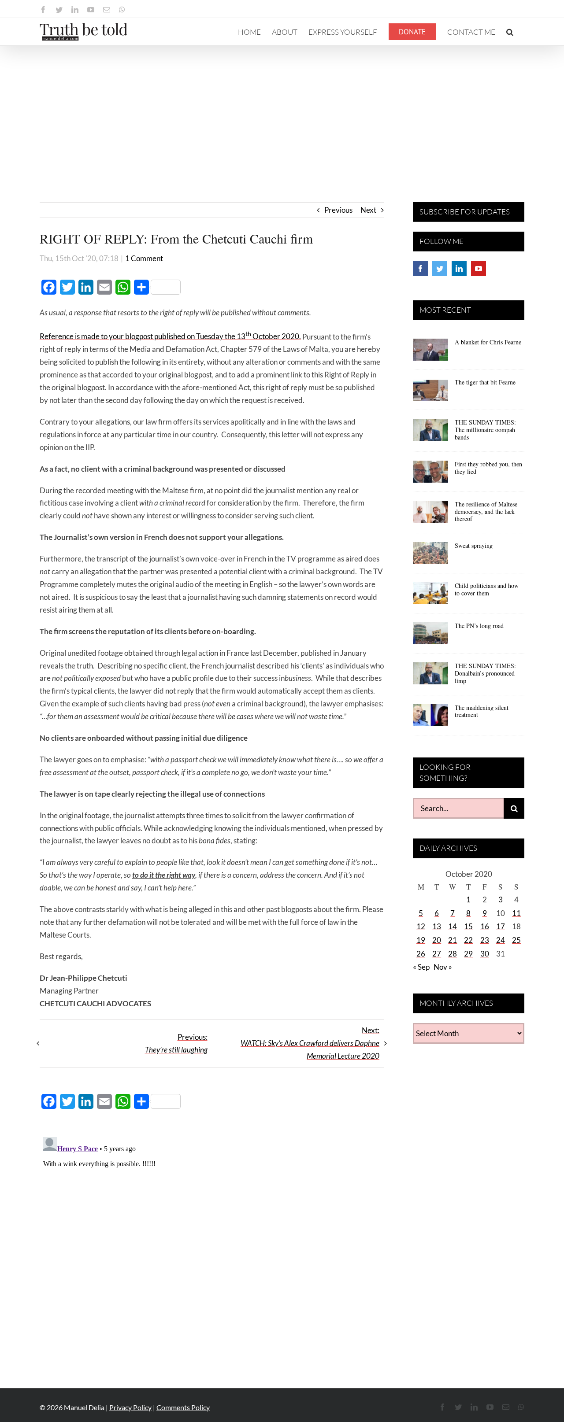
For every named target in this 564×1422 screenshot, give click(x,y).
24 (500, 940)
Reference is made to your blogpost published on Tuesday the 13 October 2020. (170, 336)
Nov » (443, 966)
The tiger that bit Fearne (485, 382)
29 (468, 953)
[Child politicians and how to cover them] (430, 596)
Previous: (176, 1043)
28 (452, 953)
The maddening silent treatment (481, 711)
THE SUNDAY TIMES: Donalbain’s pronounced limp (485, 673)
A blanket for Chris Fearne (488, 342)
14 (452, 926)
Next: (310, 1043)
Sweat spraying (474, 545)
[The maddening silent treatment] (430, 718)
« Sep (421, 966)
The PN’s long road (479, 625)
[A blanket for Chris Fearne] (430, 353)
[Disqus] (212, 1244)
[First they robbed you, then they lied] (430, 475)
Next (368, 209)
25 (516, 940)
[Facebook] (420, 268)
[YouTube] (478, 268)
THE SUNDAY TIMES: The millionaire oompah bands (485, 429)
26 (420, 953)
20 (436, 940)
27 (436, 953)
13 (436, 926)
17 (500, 926)
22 (468, 940)
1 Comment (144, 258)
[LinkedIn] (459, 268)
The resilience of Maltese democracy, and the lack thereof (486, 511)
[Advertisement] (282, 112)
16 (484, 926)
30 (484, 953)
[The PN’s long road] (430, 636)
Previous (338, 209)
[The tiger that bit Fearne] (430, 393)
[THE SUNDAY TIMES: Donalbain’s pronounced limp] (430, 676)
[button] (509, 31)
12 (420, 926)
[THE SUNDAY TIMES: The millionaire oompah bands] (430, 433)
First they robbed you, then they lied (488, 468)
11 (516, 913)
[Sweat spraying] (430, 556)
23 (484, 940)
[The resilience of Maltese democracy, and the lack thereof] (430, 515)
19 (420, 940)
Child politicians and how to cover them (487, 589)
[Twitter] (439, 268)
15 (468, 926)
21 (452, 940)
